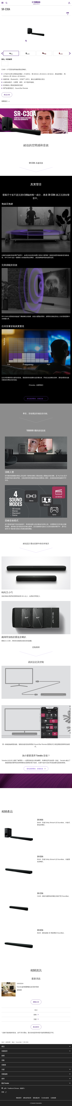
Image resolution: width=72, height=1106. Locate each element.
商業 (3, 1092)
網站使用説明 (27, 1098)
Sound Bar (19, 1042)
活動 (3, 1060)
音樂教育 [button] (5, 1051)
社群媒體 (53, 1098)
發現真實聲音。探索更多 (35, 398)
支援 (35, 1019)
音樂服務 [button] (5, 1074)
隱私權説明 (36, 1098)
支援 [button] (3, 1069)
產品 (13, 1042)
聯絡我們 (18, 1098)
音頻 (3, 1042)
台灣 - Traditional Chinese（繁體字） (15, 1088)
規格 (35, 1014)
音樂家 (4, 1065)
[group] (11, 53)
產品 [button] (3, 1046)
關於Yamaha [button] (5, 1083)
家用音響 (8, 1042)
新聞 (3, 1055)
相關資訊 (5, 101)
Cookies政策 (45, 1098)
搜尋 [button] (3, 1078)
